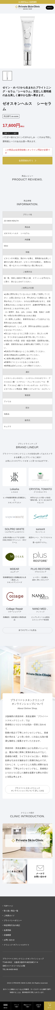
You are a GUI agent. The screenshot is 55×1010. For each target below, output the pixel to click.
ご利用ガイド (9, 916)
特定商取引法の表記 (12, 925)
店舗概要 (7, 935)
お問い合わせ (9, 940)
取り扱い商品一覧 (11, 911)
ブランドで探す (16, 1005)
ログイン (49, 7)
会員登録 (7, 930)
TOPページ (8, 906)
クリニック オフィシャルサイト (16, 945)
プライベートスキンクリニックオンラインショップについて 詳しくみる (27, 789)
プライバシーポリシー (13, 920)
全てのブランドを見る (27, 630)
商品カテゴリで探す (27, 1005)
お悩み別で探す (38, 1005)
